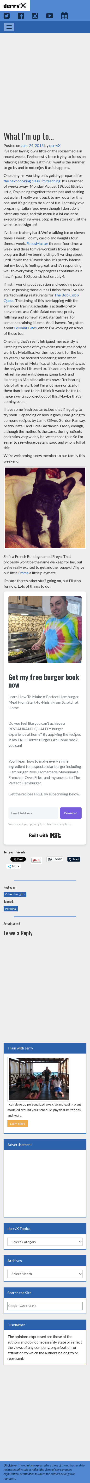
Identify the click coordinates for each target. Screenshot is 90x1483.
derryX (54, 145)
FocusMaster (37, 243)
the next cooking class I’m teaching (32, 181)
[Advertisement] (45, 77)
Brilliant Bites (25, 327)
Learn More (17, 1123)
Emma (23, 572)
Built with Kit (45, 835)
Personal (11, 908)
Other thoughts (15, 894)
